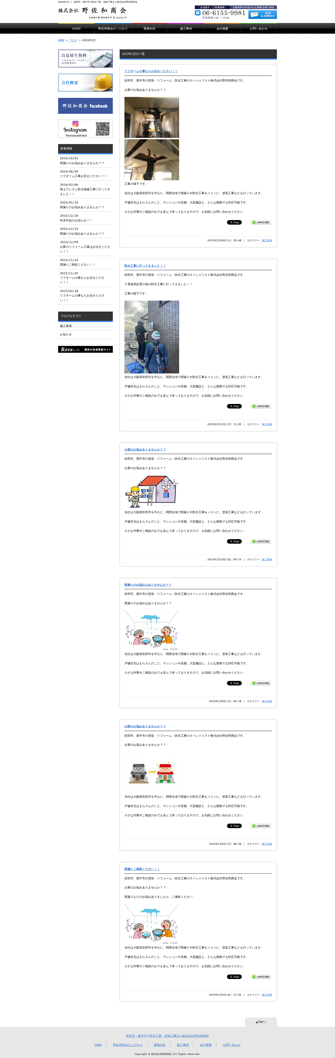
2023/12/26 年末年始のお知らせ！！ (76, 218)
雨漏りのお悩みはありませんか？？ (148, 584)
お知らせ (66, 334)
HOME (76, 28)
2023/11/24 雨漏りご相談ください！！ (77, 262)
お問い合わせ (259, 28)
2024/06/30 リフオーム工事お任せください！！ (83, 174)
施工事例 (186, 28)
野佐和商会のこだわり (113, 28)
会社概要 (222, 28)
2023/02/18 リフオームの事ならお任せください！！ (82, 295)
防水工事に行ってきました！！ (145, 265)
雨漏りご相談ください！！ (142, 869)
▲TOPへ (261, 1022)
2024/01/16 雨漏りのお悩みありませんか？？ (82, 205)
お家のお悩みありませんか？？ (145, 449)
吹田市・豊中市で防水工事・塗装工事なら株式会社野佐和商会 (167, 1036)
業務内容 (149, 28)
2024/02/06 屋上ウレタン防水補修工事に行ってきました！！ (85, 189)
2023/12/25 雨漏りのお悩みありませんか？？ (82, 231)
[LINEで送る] (261, 222)
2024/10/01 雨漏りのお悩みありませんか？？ (82, 161)
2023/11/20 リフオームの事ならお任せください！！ (82, 277)
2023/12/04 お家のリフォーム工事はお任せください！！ (85, 246)
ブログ (73, 40)
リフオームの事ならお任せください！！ (151, 71)
